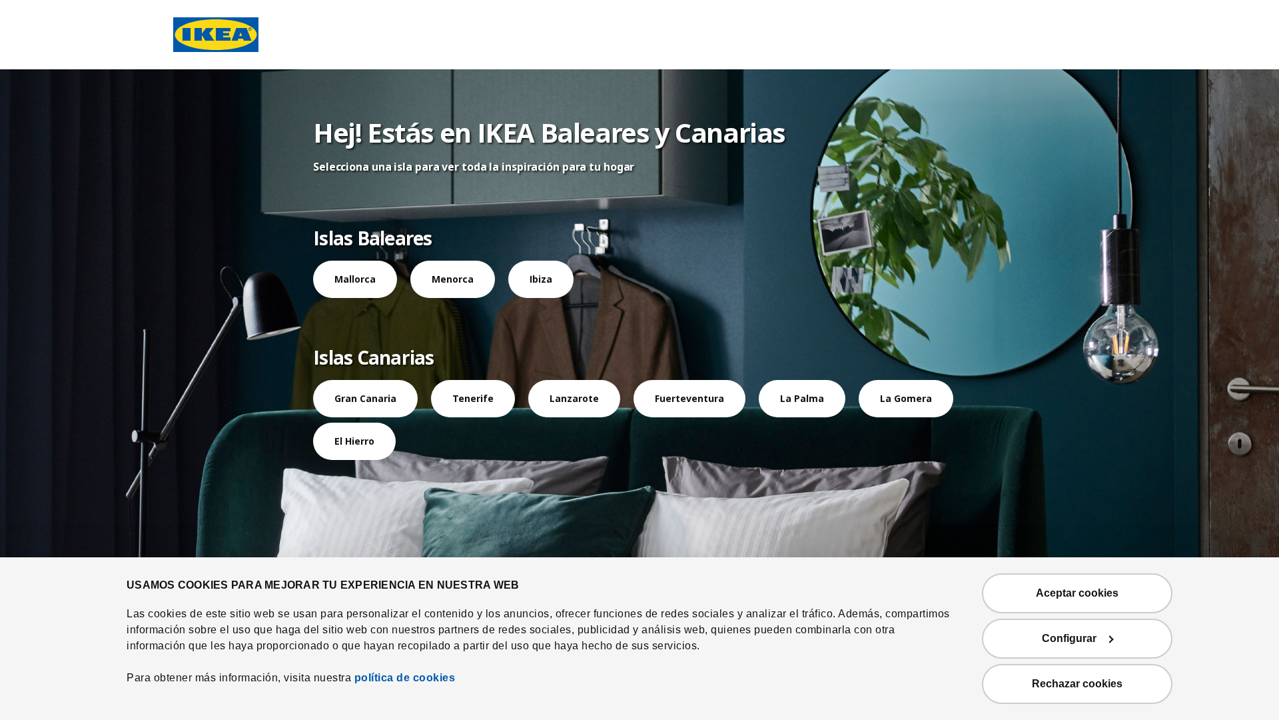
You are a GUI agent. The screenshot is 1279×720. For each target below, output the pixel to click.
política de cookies (405, 677)
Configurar (1069, 638)
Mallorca (355, 279)
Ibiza (541, 279)
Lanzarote (574, 398)
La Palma (802, 398)
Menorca (453, 279)
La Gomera (906, 398)
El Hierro (354, 441)
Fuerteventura (689, 398)
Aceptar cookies (1077, 593)
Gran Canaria (365, 398)
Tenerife (473, 398)
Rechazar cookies (1077, 683)
